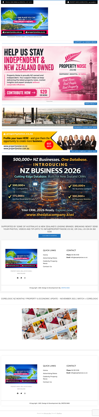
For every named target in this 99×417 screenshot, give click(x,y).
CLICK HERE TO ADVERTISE (49, 235)
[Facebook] (17, 278)
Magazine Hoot (47, 413)
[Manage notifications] (5, 412)
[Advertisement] (74, 22)
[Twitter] (21, 278)
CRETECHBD (65, 288)
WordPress (59, 413)
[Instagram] (24, 278)
